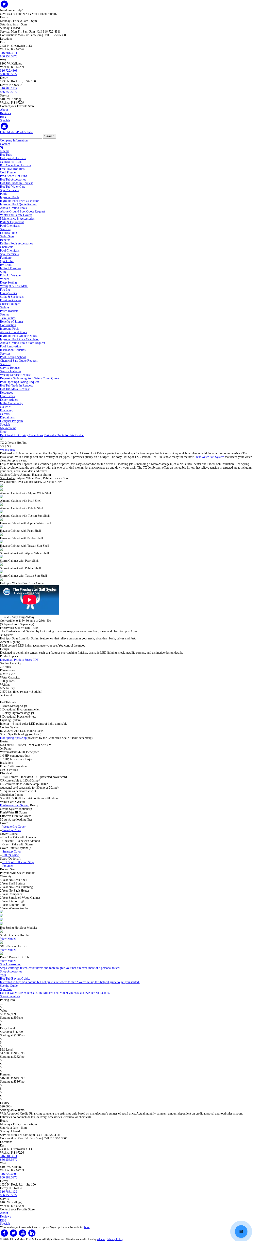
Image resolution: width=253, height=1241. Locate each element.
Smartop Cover (11, 830)
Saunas (4, 314)
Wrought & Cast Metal (14, 286)
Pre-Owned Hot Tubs (13, 176)
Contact (5, 144)
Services (5, 229)
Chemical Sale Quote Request (18, 360)
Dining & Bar (8, 293)
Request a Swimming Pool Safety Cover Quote (29, 378)
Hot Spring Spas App (13, 737)
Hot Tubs (6, 154)
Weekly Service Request (15, 374)
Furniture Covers (10, 300)
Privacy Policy (115, 1239)
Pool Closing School (13, 357)
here (87, 1227)
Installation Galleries (12, 350)
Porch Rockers (9, 311)
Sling (3, 271)
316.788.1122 (8, 88)
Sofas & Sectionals (12, 296)
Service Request (10, 367)
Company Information (14, 140)
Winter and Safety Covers (16, 215)
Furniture (5, 257)
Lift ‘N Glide (10, 855)
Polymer (7, 865)
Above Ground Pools (13, 208)
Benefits (5, 239)
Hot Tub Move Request (14, 389)
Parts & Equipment (12, 222)
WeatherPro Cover (13, 826)
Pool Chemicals (10, 225)
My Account (8, 428)
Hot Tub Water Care (12, 186)
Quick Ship (7, 261)
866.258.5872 (8, 56)
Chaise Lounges (10, 303)
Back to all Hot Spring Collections (21, 435)
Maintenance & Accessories (17, 218)
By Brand (6, 264)
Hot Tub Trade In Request (16, 183)
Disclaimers (7, 417)
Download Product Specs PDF (19, 659)
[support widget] (241, 1231)
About (4, 109)
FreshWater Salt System (209, 457)
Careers (4, 414)
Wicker (4, 279)
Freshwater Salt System (14, 805)
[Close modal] (1, 1004)
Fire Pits (5, 289)
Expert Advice (9, 399)
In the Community (11, 403)
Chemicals (6, 247)
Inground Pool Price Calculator (19, 200)
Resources (6, 392)
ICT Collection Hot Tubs (15, 165)
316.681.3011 (8, 52)
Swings (4, 307)
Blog (3, 116)
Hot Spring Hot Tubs (13, 158)
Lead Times (7, 396)
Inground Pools (9, 197)
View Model (8, 938)
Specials (5, 120)
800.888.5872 (8, 74)
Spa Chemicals (9, 190)
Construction (8, 325)
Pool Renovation (10, 346)
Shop (3, 431)
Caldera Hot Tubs (11, 161)
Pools (3, 193)
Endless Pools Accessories (16, 243)
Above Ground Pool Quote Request (22, 211)
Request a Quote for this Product (64, 435)
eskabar (101, 1239)
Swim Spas (7, 236)
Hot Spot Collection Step (18, 862)
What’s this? (7, 449)
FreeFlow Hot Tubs (12, 168)
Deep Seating (8, 282)
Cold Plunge (8, 172)
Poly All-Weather (11, 275)
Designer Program (11, 421)
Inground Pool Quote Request (18, 204)
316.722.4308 (8, 70)
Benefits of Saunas (11, 321)
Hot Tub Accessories (13, 179)
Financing (6, 410)
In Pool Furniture (10, 268)
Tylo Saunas (7, 318)
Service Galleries (10, 371)
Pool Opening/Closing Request (19, 382)
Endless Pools (8, 232)
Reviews (5, 113)
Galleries (5, 406)
